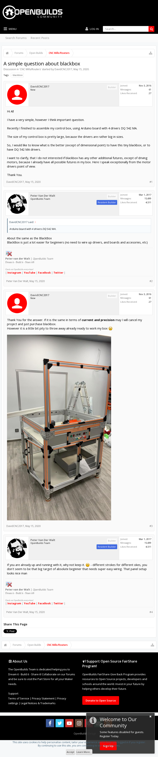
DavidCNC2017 (63, 69)
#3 (151, 526)
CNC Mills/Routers (30, 69)
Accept (70, 751)
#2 (151, 281)
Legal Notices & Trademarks (38, 703)
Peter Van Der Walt (42, 195)
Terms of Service (18, 698)
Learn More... (84, 751)
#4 (151, 612)
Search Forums (16, 38)
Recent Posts (40, 38)
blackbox (18, 75)
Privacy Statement (43, 698)
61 (150, 89)
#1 (151, 181)
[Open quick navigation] (150, 53)
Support (13, 693)
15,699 (147, 198)
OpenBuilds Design (85, 733)
